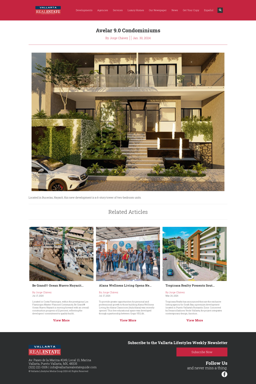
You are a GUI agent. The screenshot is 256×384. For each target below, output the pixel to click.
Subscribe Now (202, 352)
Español (208, 10)
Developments (84, 10)
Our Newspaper (158, 10)
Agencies (102, 10)
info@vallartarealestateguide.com (73, 367)
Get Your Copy (191, 10)
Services (118, 10)
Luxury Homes (136, 10)
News (175, 10)
